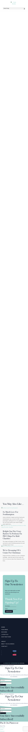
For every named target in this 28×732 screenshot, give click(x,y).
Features (4, 629)
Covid (18, 352)
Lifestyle (4, 634)
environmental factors (9, 435)
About (3, 641)
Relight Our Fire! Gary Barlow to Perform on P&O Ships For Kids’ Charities (12, 535)
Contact (4, 646)
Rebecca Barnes (16, 57)
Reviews (4, 632)
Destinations (6, 636)
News (3, 627)
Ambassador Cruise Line (11, 11)
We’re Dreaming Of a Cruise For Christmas (12, 551)
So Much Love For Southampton (10, 513)
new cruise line (13, 13)
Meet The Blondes (7, 643)
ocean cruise (22, 13)
